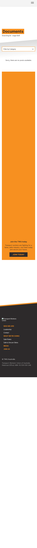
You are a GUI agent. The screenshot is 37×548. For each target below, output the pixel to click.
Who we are (9, 326)
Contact (6, 333)
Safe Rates (7, 339)
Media (6, 346)
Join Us (7, 349)
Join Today (18, 254)
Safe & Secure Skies (11, 342)
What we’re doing (11, 336)
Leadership (7, 329)
